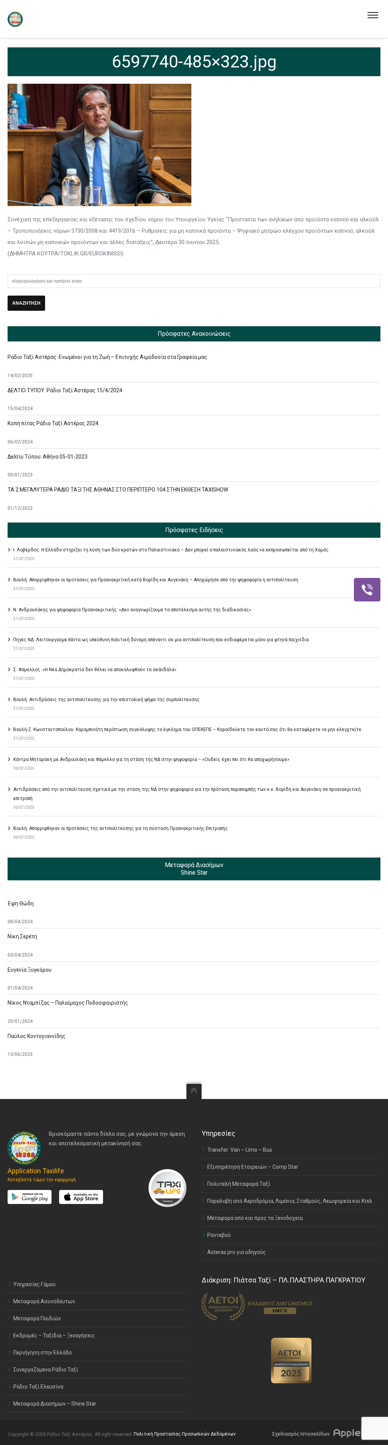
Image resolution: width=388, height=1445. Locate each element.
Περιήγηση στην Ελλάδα (42, 1353)
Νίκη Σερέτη (22, 936)
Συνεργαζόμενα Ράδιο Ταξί (45, 1370)
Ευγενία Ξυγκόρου (30, 970)
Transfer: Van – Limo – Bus (239, 1150)
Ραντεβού (219, 1235)
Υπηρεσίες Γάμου (34, 1284)
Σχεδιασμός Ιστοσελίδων (301, 1434)
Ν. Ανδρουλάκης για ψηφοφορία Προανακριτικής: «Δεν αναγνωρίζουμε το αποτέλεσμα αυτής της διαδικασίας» (132, 609)
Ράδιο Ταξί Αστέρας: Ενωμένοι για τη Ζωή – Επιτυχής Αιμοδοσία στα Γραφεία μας (107, 357)
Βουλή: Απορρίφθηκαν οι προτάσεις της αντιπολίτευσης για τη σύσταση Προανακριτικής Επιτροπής (120, 828)
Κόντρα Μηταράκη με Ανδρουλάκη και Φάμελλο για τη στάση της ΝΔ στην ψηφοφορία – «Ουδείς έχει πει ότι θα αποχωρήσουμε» (151, 759)
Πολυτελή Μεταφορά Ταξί (238, 1184)
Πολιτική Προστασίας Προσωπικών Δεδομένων (185, 1434)
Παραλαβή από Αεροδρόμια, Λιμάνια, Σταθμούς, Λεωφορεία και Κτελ (289, 1201)
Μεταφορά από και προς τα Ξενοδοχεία (255, 1218)
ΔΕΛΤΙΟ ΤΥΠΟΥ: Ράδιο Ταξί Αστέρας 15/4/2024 (65, 390)
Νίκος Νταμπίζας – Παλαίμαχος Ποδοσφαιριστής (68, 1003)
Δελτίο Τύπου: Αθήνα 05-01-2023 (48, 457)
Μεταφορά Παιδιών (37, 1318)
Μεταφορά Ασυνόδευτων (44, 1301)
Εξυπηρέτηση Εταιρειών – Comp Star (252, 1167)
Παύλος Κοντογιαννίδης (37, 1036)
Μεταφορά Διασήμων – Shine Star (54, 1404)
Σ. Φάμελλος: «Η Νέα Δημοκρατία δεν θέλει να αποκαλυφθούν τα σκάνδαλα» (95, 669)
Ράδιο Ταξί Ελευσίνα (38, 1387)
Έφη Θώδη (21, 903)
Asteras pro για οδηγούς (236, 1252)
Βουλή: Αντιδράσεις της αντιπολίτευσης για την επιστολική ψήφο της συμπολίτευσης (106, 699)
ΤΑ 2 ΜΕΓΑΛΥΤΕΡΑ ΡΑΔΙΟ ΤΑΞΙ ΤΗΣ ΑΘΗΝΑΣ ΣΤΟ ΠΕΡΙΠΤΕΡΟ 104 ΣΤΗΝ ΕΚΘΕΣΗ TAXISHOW (118, 490)
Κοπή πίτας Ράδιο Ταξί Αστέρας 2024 (53, 423)
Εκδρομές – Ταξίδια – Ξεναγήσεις (54, 1335)
